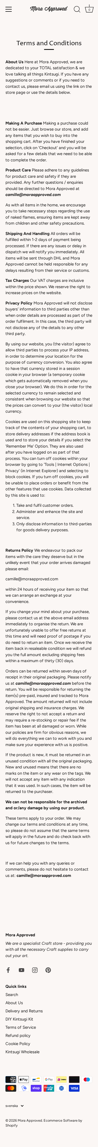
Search (11, 994)
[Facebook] (8, 969)
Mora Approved (30, 1120)
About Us (14, 1002)
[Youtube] (21, 969)
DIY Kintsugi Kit (19, 1019)
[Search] (77, 10)
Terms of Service (20, 1027)
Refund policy (17, 1035)
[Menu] (9, 9)
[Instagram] (35, 969)
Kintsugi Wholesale (22, 1051)
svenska (11, 1106)
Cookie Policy (17, 1043)
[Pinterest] (48, 969)
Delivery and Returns (24, 1011)
